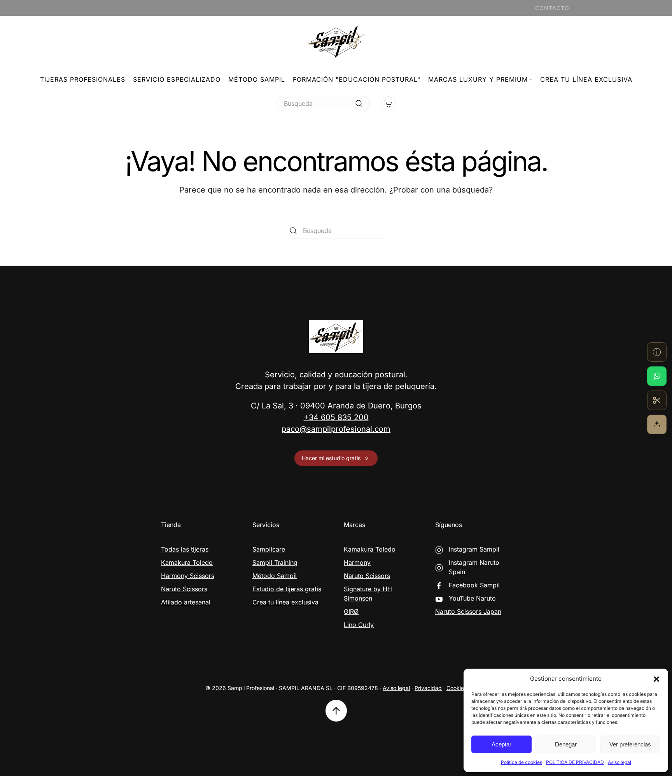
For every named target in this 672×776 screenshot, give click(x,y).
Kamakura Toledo (187, 562)
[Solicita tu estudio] (657, 424)
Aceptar (501, 744)
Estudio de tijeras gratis (286, 589)
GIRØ (351, 611)
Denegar (566, 744)
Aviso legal (619, 762)
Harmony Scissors (187, 576)
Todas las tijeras (184, 549)
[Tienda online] (657, 400)
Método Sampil (256, 79)
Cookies (456, 688)
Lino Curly (359, 625)
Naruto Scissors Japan (468, 611)
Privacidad (428, 688)
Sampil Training (275, 562)
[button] (656, 679)
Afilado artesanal (185, 602)
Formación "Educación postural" (356, 79)
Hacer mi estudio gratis (331, 458)
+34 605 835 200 (336, 417)
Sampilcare (268, 549)
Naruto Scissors (184, 589)
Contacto (552, 8)
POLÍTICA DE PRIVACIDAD (575, 762)
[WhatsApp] (657, 376)
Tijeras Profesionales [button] (82, 79)
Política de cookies (521, 762)
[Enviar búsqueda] (359, 103)
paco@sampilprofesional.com (336, 429)
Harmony (357, 562)
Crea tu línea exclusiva (285, 602)
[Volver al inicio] (336, 41)
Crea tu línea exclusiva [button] (586, 79)
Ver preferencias (630, 744)
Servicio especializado (176, 79)
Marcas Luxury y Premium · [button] (480, 79)
